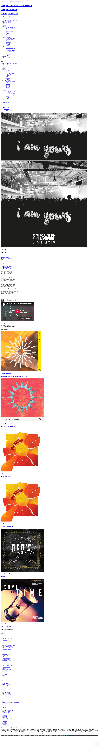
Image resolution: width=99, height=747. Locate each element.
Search (4, 701)
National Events (6, 16)
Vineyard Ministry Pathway (9, 665)
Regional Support (9, 31)
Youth (4, 675)
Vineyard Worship (9, 9)
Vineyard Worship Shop (8, 710)
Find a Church (6, 18)
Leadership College (10, 51)
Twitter (4, 713)
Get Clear (8, 40)
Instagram (5, 716)
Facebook (5, 715)
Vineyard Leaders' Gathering (9, 645)
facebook (5, 721)
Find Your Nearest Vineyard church (10, 638)
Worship (5, 26)
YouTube (5, 717)
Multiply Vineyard (9, 13)
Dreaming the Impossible (8, 647)
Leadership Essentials (10, 50)
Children (5, 674)
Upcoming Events (7, 649)
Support (7, 55)
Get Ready (8, 42)
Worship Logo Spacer (10, 28)
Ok (66, 735)
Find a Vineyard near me (8, 687)
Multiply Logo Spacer (10, 39)
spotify (4, 724)
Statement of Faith (7, 660)
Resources (8, 34)
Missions (5, 673)
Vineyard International (8, 694)
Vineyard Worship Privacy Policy (10, 718)
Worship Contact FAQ (8, 711)
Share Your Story (7, 703)
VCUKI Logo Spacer (10, 27)
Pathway (5, 46)
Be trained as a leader (7, 685)
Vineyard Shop (6, 692)
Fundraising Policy (7, 656)
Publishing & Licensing (8, 712)
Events (7, 32)
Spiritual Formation (7, 669)
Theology (8, 54)
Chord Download (5, 257)
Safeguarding (6, 659)
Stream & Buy (4, 254)
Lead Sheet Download (7, 258)
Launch (7, 52)
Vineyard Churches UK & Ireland (16, 5)
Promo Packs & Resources (9, 704)
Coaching (5, 670)
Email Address (4, 632)
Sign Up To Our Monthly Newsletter (11, 702)
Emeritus (5, 678)
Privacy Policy (6, 655)
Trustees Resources (7, 696)
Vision (4, 25)
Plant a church (6, 683)
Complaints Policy (7, 658)
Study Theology (6, 684)
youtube (5, 723)
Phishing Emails (6, 654)
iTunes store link (4, 256)
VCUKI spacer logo (10, 48)
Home (4, 23)
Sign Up (2, 633)
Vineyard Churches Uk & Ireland (10, 20)
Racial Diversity (6, 671)
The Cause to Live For (8, 646)
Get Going (8, 43)
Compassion (5, 676)
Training (7, 33)
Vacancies (5, 640)
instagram (5, 722)
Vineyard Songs (6, 693)
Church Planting (6, 37)
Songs (7, 36)
